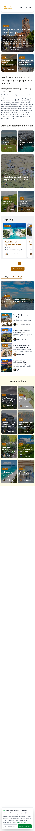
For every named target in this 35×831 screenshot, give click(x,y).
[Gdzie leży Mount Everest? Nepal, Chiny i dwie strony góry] (17, 171)
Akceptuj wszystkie (24, 826)
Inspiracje (7, 226)
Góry (4, 57)
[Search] (26, 7)
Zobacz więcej (17, 269)
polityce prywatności (21, 822)
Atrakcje (6, 26)
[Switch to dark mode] (30, 7)
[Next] (19, 263)
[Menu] (21, 7)
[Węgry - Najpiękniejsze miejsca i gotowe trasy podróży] (17, 295)
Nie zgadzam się (10, 826)
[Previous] (15, 263)
